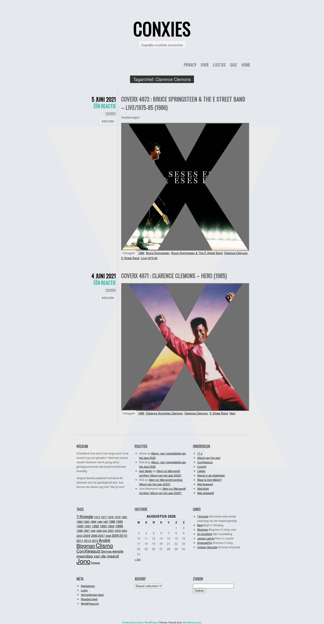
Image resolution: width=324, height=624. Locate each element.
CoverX (110, 113)
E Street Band (130, 258)
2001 (111, 530)
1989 (119, 521)
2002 (118, 530)
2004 (79, 535)
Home (246, 65)
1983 (86, 521)
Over (205, 65)
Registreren (88, 586)
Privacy (190, 65)
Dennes (106, 551)
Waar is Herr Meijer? (209, 480)
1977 (104, 517)
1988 (112, 521)
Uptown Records (207, 547)
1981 (124, 517)
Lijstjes (219, 65)
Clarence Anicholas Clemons (164, 413)
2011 (80, 540)
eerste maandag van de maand (99, 553)
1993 (103, 526)
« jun (138, 559)
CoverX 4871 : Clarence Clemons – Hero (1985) (174, 275)
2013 (95, 541)
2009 (115, 535)
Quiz (233, 65)
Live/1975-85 (149, 258)
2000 (104, 530)
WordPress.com (192, 622)
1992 (95, 526)
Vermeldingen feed (92, 594)
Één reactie (105, 105)
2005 (86, 535)
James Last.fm (205, 538)
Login (84, 590)
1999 (98, 530)
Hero (232, 413)
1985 (141, 413)
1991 (87, 526)
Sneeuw (95, 562)
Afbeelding (108, 121)
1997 (86, 531)
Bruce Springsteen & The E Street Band (196, 253)
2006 (94, 536)
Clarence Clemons (236, 253)
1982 (79, 522)
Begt (200, 525)
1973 (97, 517)
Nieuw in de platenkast (211, 475)
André (104, 540)
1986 (141, 253)
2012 (87, 540)
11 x (199, 453)
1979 (117, 517)
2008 (108, 535)
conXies (162, 28)
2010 (123, 535)
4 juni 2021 (103, 276)
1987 (105, 521)
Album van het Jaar (208, 458)
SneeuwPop (204, 543)
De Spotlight (204, 534)
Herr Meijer (145, 471)
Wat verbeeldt (205, 493)
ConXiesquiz (205, 462)
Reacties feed (89, 599)
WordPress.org (90, 603)
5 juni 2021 (104, 99)
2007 (101, 535)
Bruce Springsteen (157, 253)
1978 (111, 517)
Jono (83, 560)
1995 (119, 525)
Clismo (104, 545)
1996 (79, 531)
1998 (92, 530)
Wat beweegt (205, 484)
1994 (110, 526)
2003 (124, 530)
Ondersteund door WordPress (139, 622)
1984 (93, 521)
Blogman (85, 545)
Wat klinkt (203, 488)
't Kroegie (84, 516)
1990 (80, 526)
